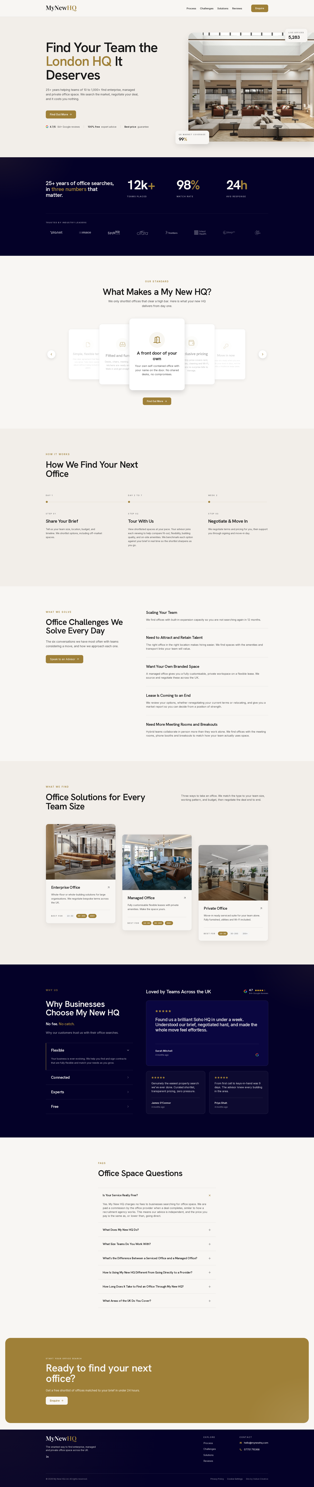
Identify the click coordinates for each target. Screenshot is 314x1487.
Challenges (206, 8)
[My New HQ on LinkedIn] (47, 1456)
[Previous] (51, 354)
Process (191, 8)
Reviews (237, 8)
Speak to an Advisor (62, 659)
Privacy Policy (217, 1479)
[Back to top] (61, 8)
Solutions (222, 8)
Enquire (259, 8)
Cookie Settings (235, 1479)
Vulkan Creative (260, 1479)
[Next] (262, 354)
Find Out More (155, 401)
